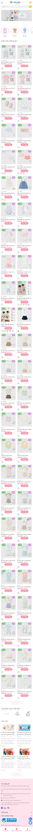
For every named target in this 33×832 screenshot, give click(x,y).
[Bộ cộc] (15, 30)
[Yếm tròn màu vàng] (24, 445)
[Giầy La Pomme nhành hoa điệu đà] (8, 104)
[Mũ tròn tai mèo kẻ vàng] (8, 655)
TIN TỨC (4, 721)
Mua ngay (8, 65)
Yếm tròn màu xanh (6, 455)
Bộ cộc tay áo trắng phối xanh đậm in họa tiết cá (14, 613)
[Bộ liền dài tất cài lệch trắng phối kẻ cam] (8, 681)
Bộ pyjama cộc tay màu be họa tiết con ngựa (13, 534)
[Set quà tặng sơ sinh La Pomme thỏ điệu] (8, 78)
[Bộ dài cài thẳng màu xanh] (8, 629)
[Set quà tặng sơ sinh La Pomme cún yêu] (8, 52)
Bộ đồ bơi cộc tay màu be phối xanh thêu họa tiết (14, 508)
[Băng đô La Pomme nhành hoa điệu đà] (24, 130)
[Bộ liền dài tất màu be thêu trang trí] (24, 655)
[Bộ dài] (25, 30)
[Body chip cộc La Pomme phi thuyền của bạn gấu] (8, 209)
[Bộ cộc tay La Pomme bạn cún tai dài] (8, 367)
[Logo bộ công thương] (8, 820)
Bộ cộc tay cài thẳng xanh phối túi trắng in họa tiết (15, 587)
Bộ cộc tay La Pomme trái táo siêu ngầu (12, 350)
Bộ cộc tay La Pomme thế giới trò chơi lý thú (13, 403)
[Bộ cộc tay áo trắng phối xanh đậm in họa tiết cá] (8, 603)
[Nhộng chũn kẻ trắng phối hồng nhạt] (8, 472)
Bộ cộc (15, 36)
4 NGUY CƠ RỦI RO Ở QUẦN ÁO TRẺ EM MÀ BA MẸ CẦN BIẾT (24, 734)
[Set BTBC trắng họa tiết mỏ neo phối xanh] (24, 629)
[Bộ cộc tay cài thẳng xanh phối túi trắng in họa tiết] (8, 576)
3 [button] (18, 19)
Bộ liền (5, 36)
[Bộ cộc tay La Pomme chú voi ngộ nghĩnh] (24, 314)
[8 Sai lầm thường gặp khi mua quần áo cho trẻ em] (8, 727)
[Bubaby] (17, 714)
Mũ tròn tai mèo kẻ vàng (7, 665)
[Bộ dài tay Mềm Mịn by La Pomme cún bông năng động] (24, 288)
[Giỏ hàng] (30, 3)
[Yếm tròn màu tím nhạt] (8, 419)
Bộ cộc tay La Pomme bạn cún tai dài (11, 377)
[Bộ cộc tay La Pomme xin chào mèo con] (24, 367)
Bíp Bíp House (16, 825)
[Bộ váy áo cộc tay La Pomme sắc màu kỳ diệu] (8, 262)
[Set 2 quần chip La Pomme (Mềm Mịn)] (24, 157)
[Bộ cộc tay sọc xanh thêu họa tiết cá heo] (8, 550)
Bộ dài (24, 36)
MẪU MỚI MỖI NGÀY (9, 41)
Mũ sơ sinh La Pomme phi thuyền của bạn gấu (13, 140)
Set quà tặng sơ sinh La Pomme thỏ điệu (12, 88)
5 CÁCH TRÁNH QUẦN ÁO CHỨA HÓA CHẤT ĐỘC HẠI (8, 758)
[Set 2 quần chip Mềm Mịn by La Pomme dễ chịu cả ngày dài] (8, 157)
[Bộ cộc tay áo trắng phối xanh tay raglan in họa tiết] (24, 550)
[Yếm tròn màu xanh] (8, 445)
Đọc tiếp (3, 746)
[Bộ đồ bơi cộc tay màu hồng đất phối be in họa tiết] (24, 472)
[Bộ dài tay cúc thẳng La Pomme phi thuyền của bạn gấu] (8, 288)
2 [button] (16, 19)
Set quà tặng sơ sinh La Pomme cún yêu (12, 62)
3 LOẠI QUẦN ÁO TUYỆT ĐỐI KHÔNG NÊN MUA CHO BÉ (23, 758)
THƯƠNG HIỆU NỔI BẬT (10, 709)
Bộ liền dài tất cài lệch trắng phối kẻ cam (12, 691)
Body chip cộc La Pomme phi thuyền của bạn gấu (14, 219)
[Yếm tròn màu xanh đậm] (24, 393)
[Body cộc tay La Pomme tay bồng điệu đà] (24, 235)
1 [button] (14, 19)
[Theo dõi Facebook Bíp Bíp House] (2, 807)
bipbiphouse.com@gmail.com (13, 800)
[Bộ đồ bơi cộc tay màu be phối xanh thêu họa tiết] (8, 498)
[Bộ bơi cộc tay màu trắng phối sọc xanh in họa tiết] (24, 498)
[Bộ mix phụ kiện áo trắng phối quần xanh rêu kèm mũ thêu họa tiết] (24, 524)
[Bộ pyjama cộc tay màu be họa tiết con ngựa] (8, 524)
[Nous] (7, 714)
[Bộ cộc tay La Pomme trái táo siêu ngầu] (8, 340)
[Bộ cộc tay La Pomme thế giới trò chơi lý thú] (8, 393)
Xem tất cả (16, 703)
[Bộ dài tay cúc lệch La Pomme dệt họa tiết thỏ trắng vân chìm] (24, 262)
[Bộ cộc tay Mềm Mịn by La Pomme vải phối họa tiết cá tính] (8, 314)
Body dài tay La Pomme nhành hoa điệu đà (13, 245)
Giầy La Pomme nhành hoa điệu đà (10, 114)
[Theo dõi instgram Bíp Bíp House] (8, 807)
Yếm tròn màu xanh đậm (24, 403)
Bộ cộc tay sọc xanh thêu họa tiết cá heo (12, 560)
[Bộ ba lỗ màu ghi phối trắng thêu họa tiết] (24, 603)
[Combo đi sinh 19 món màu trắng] (24, 681)
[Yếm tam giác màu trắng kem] (24, 419)
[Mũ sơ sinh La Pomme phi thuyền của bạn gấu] (8, 130)
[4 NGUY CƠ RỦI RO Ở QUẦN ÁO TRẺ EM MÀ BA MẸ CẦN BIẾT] (24, 727)
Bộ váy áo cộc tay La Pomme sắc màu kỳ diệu (13, 272)
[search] (30, 6)
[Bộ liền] (5, 30)
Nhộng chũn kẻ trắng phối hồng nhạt (11, 482)
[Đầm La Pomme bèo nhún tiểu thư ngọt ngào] (24, 183)
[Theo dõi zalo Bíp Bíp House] (5, 807)
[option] (16, 15)
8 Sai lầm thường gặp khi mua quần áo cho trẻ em (8, 734)
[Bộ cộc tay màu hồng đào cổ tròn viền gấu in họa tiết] (24, 576)
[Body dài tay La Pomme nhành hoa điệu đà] (8, 235)
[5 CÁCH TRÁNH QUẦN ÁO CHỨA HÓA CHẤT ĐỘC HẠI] (8, 752)
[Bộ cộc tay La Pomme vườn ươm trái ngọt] (24, 340)
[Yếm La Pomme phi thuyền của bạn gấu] (24, 104)
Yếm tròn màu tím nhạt (7, 429)
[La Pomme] (28, 714)
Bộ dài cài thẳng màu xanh (8, 639)
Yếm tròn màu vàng (22, 455)
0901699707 (12, 798)
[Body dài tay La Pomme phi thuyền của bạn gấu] (24, 209)
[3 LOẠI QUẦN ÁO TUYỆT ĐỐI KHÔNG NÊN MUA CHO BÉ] (24, 752)
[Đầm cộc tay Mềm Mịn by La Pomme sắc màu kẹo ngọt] (8, 183)
